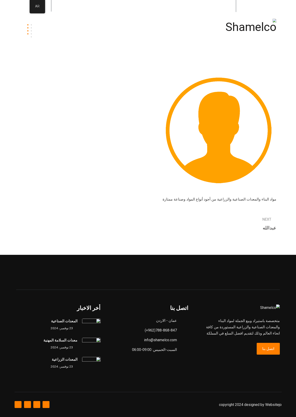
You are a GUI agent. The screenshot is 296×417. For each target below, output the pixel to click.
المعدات (72, 21)
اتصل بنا (51, 40)
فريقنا (140, 21)
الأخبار (50, 21)
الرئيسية (186, 21)
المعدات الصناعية (64, 321)
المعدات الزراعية (64, 359)
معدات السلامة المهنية (60, 340)
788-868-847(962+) (209, 6)
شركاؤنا (117, 21)
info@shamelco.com (256, 6)
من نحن (161, 21)
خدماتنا (95, 21)
